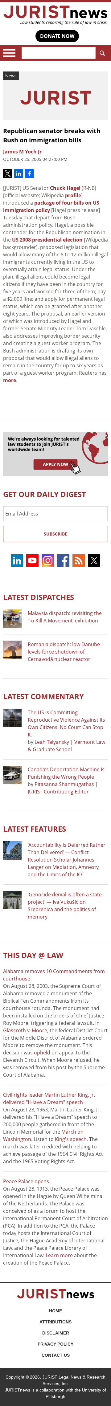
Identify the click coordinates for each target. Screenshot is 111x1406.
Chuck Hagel (65, 188)
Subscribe (55, 534)
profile (73, 195)
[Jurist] (55, 15)
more (9, 380)
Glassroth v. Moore (25, 1030)
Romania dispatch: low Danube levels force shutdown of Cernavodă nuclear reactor (64, 651)
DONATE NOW (57, 36)
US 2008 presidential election (47, 239)
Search (102, 53)
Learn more (59, 1255)
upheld (42, 1052)
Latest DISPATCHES (38, 597)
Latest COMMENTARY (43, 696)
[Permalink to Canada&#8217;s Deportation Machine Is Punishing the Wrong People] (12, 775)
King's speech (71, 1139)
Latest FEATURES (34, 829)
